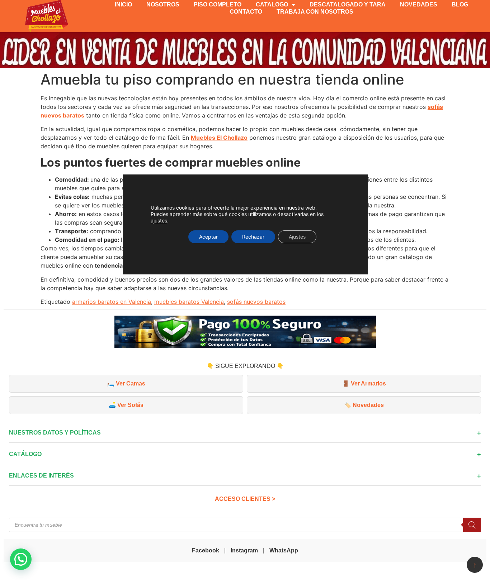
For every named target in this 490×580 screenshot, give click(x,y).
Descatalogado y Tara (348, 4)
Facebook (205, 550)
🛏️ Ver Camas (126, 383)
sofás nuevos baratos (256, 301)
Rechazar (253, 237)
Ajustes (297, 237)
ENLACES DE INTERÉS (41, 476)
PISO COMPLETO (217, 4)
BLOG (460, 4)
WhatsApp (283, 550)
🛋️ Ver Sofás (126, 405)
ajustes (159, 220)
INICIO (123, 4)
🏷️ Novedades (364, 405)
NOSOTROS (162, 4)
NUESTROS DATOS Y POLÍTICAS (55, 433)
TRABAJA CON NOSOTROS (315, 12)
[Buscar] (472, 525)
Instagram (244, 550)
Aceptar (208, 237)
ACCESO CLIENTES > (245, 499)
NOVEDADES (418, 4)
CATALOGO (272, 4)
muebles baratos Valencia (189, 301)
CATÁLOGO (25, 454)
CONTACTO (246, 12)
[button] (21, 559)
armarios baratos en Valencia (111, 301)
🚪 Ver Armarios (364, 383)
